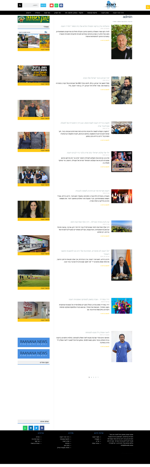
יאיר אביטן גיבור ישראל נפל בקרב (96, 78)
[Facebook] (61, 5)
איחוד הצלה (95, 443)
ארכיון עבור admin (122, 21)
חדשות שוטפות (92, 13)
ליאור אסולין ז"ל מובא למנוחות (97, 332)
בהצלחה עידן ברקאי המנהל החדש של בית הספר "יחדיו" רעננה (85, 26)
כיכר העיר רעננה (118, 13)
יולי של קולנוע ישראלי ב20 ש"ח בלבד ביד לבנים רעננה (88, 153)
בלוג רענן (66, 445)
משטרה (97, 439)
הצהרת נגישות (35, 443)
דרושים (28, 13)
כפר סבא (47, 13)
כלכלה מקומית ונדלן (63, 447)
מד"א (97, 441)
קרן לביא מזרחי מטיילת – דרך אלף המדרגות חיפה (90, 222)
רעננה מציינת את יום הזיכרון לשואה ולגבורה (92, 191)
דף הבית (130, 21)
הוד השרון (57, 13)
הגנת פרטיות (36, 439)
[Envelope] (52, 5)
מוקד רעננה (95, 437)
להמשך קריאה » (104, 40)
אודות (38, 437)
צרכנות (67, 443)
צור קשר (37, 441)
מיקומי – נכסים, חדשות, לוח (74, 13)
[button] (42, 428)
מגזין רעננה (105, 13)
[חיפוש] (20, 5)
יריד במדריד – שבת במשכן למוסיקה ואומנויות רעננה (89, 299)
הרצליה (37, 13)
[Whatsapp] (56, 5)
